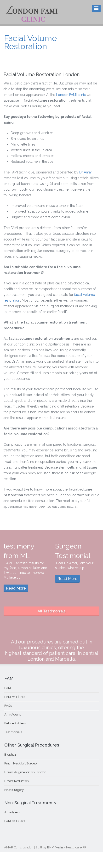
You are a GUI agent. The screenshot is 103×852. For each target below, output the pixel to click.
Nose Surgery (14, 790)
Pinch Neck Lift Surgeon (21, 763)
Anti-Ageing (13, 714)
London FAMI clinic (71, 95)
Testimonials (13, 732)
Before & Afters (15, 723)
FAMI (7, 688)
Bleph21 (10, 754)
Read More (16, 588)
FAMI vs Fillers (14, 697)
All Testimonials (52, 611)
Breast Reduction (16, 781)
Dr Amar (85, 172)
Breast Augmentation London (25, 772)
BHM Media (55, 847)
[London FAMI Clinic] (32, 20)
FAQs (8, 705)
